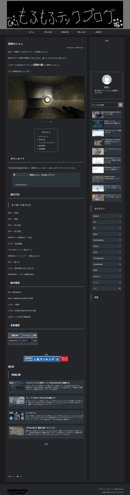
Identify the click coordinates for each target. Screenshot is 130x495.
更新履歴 (42, 149)
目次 (43, 132)
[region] (46, 101)
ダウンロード (43, 136)
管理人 (107, 87)
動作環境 (42, 145)
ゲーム (12, 366)
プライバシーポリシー (106, 489)
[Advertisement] (46, 458)
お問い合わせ (119, 489)
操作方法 (42, 139)
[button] (120, 104)
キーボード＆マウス (48, 142)
